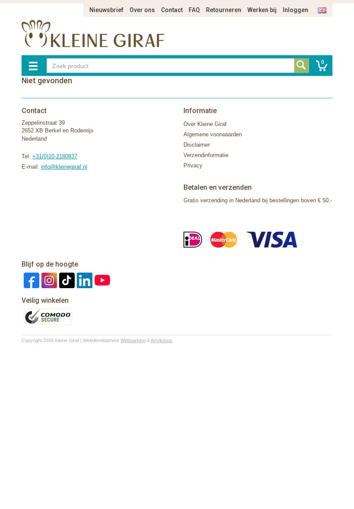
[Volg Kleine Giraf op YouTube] (101, 279)
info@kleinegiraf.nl (64, 166)
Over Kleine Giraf (205, 124)
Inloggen (295, 9)
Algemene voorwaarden (212, 134)
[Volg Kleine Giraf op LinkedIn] (83, 279)
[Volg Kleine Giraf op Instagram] (48, 279)
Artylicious (161, 340)
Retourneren (223, 9)
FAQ (194, 9)
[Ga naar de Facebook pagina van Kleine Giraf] (30, 279)
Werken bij (262, 9)
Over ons (142, 9)
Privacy (192, 165)
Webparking (132, 340)
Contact (172, 9)
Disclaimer (196, 144)
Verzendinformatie (205, 155)
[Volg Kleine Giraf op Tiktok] (66, 279)
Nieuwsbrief (106, 9)
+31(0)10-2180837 (54, 156)
